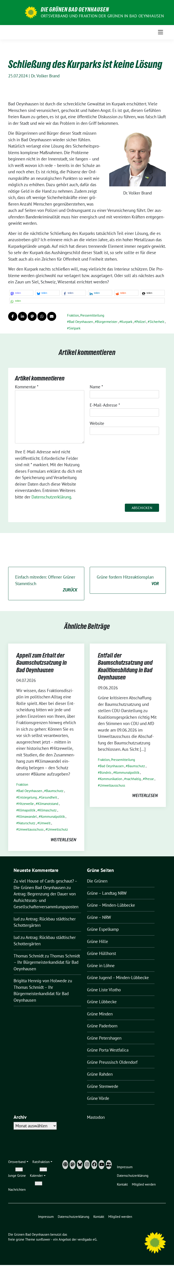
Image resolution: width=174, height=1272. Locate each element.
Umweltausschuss (31, 829)
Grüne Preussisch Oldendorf (112, 1062)
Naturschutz (26, 823)
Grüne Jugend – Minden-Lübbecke (118, 977)
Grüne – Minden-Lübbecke (111, 905)
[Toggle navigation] (160, 32)
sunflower (43, 1239)
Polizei (141, 322)
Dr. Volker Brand (45, 76)
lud (16, 919)
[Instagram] (87, 1164)
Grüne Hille (97, 941)
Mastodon (96, 1117)
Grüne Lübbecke (102, 1001)
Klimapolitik (26, 810)
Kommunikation (111, 779)
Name (96, 386)
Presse (149, 779)
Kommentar (27, 386)
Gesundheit (49, 797)
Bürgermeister (107, 322)
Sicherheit (157, 322)
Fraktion (73, 315)
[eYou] (109, 1164)
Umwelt (45, 823)
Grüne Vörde (98, 1098)
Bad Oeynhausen (81, 322)
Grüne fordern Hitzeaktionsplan (128, 580)
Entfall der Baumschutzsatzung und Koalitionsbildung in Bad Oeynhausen (125, 666)
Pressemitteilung (92, 315)
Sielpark (74, 328)
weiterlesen (63, 839)
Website (97, 423)
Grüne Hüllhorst (101, 953)
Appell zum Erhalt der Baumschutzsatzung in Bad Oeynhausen (41, 663)
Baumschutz (54, 791)
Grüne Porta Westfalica (107, 1050)
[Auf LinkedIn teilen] (22, 316)
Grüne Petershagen (104, 1038)
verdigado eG (87, 1239)
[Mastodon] (72, 1164)
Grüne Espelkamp (103, 929)
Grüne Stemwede (102, 1086)
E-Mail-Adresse (105, 405)
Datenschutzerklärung (51, 497)
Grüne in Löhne (101, 965)
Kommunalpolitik (53, 816)
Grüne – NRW (99, 917)
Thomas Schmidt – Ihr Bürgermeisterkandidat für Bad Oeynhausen (47, 962)
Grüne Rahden (100, 1074)
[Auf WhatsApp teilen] (41, 316)
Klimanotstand (48, 804)
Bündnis (105, 772)
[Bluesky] (80, 1164)
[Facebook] (94, 1164)
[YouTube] (101, 1164)
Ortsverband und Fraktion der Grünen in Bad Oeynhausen (102, 16)
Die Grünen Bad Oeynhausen (75, 9)
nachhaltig (133, 779)
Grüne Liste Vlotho (104, 989)
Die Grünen (97, 881)
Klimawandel (27, 816)
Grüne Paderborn (102, 1026)
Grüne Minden (100, 1014)
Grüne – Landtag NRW (107, 893)
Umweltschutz (57, 829)
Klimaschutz (48, 810)
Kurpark (126, 322)
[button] (21, 293)
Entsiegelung (27, 797)
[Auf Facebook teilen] (12, 316)
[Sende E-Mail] (51, 316)
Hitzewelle (26, 804)
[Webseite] (65, 1164)
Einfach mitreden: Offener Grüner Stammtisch (46, 583)
